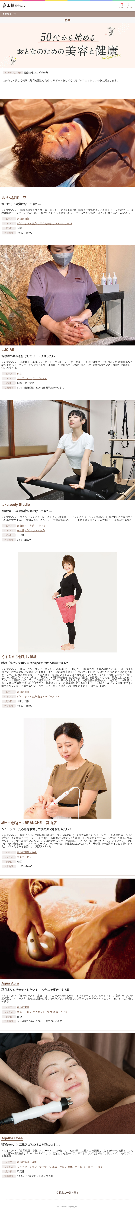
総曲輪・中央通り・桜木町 (32, 525)
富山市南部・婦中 (27, 852)
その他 (20, 530)
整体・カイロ (60, 1012)
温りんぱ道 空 (13, 197)
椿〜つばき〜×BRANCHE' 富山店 (29, 822)
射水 (19, 373)
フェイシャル (40, 378)
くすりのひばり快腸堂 (19, 656)
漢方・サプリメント (48, 696)
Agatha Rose (12, 1137)
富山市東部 (23, 691)
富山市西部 (23, 218)
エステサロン (24, 378)
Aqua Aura (10, 983)
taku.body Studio (15, 504)
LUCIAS (7, 349)
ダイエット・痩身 (27, 223)
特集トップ (10, 13)
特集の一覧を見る (68, 1192)
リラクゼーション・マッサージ (54, 223)
